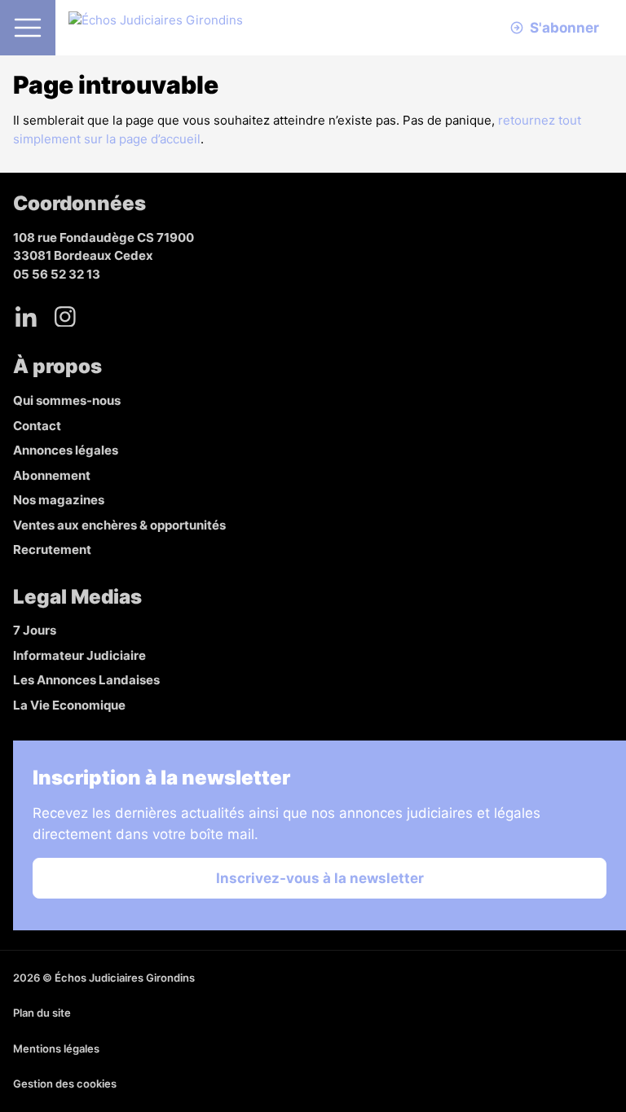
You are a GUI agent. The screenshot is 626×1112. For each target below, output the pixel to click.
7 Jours (34, 630)
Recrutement (52, 549)
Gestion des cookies (65, 1083)
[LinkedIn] (26, 316)
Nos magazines (58, 500)
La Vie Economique (69, 705)
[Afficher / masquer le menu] (27, 27)
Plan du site (42, 1012)
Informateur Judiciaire (79, 655)
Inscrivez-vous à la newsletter (320, 878)
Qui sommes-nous (67, 400)
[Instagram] (65, 316)
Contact (37, 425)
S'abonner (564, 28)
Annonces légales (65, 450)
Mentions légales (56, 1048)
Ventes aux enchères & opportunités (119, 525)
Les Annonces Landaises (86, 680)
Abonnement (51, 475)
